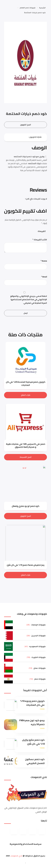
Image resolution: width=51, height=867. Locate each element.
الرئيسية (42, 7)
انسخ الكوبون (25, 124)
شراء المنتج (25, 395)
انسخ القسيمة (25, 457)
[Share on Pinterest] (14, 137)
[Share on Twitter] (16, 137)
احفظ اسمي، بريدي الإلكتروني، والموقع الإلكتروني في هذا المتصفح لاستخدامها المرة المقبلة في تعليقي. (28, 299)
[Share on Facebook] (21, 137)
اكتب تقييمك (40, 239)
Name (44, 261)
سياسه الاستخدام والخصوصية (25, 844)
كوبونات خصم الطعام (28, 7)
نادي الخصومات (16, 855)
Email (44, 276)
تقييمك (42, 231)
